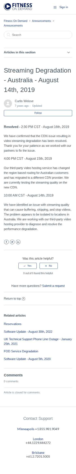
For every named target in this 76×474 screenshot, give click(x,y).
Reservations (12, 324)
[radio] (27, 266)
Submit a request (53, 285)
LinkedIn (18, 242)
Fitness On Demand (15, 20)
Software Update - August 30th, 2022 (28, 331)
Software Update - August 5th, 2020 (27, 359)
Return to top (12, 298)
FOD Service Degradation (21, 351)
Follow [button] (38, 113)
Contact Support (38, 418)
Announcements (41, 20)
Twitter (12, 242)
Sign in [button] (63, 7)
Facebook (6, 242)
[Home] (18, 9)
